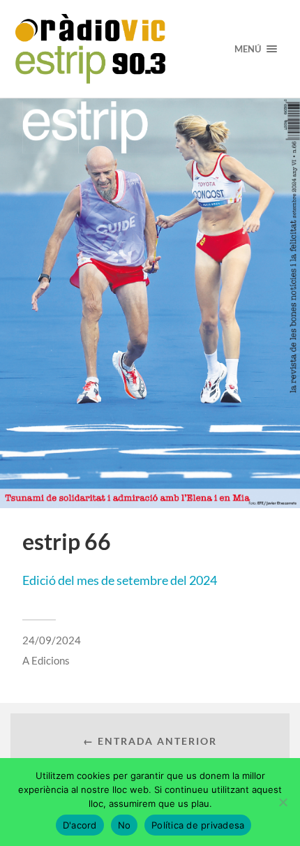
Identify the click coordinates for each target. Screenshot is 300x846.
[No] (283, 802)
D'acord (80, 825)
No (124, 825)
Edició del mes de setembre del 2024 (119, 580)
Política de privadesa (197, 825)
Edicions (50, 660)
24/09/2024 (51, 640)
